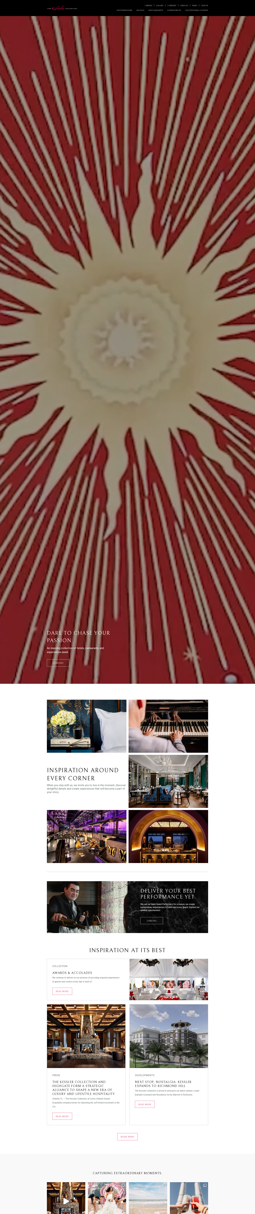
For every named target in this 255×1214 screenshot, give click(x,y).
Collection (59, 966)
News (194, 5)
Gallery (159, 5)
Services (184, 5)
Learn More (101, 733)
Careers (148, 5)
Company (171, 5)
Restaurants (156, 10)
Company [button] (58, 663)
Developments (144, 1075)
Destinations (124, 10)
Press (56, 1075)
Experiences (174, 10)
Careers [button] (151, 921)
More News (127, 1137)
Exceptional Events (196, 10)
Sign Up (204, 5)
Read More (62, 991)
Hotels (140, 10)
